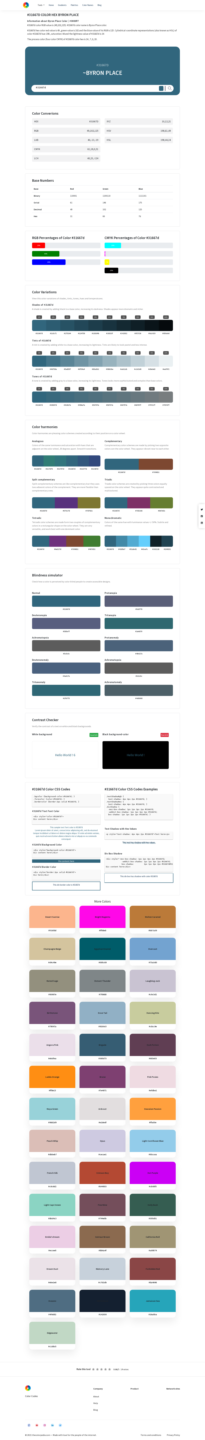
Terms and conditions (151, 1435)
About (96, 1396)
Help (95, 1403)
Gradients (62, 5)
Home (51, 5)
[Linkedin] (201, 523)
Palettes (74, 5)
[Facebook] (201, 516)
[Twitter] (201, 509)
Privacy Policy (173, 1435)
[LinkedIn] (29, 1425)
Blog (99, 5)
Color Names (87, 5)
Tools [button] (40, 5)
